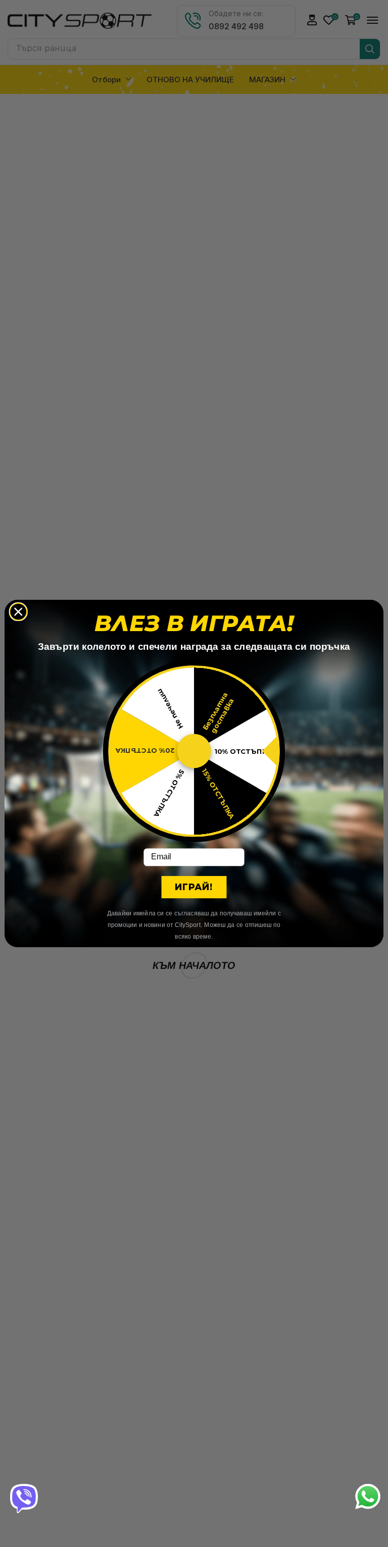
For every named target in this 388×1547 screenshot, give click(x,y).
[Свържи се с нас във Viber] (24, 1498)
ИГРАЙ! (194, 887)
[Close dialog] (18, 612)
